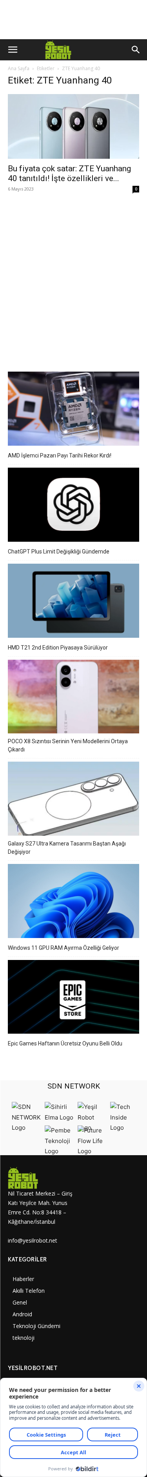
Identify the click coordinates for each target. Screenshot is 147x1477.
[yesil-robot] (41, 1177)
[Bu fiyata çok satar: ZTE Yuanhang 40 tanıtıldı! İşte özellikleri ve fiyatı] (73, 126)
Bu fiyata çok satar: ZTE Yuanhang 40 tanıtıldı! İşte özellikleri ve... (69, 173)
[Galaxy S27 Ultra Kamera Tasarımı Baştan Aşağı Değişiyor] (73, 800)
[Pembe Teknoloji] (59, 1151)
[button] (12, 49)
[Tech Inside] (124, 1127)
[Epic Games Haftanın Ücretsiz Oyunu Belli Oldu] (73, 998)
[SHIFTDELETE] (26, 1127)
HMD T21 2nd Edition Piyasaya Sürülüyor (58, 647)
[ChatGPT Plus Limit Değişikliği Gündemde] (73, 506)
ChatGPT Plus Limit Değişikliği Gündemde (58, 551)
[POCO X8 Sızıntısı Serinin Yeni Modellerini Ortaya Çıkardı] (73, 698)
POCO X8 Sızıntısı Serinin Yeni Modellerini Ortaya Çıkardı (68, 745)
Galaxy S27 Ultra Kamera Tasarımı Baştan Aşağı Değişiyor (67, 847)
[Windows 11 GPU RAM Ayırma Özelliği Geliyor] (73, 902)
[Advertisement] (73, 278)
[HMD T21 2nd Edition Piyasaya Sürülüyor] (73, 602)
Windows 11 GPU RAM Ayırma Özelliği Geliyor (63, 948)
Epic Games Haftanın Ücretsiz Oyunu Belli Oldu (65, 1043)
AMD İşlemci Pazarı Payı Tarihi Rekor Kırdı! (59, 455)
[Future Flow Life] (92, 1151)
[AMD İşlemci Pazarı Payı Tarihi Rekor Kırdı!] (73, 410)
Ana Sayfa (18, 68)
